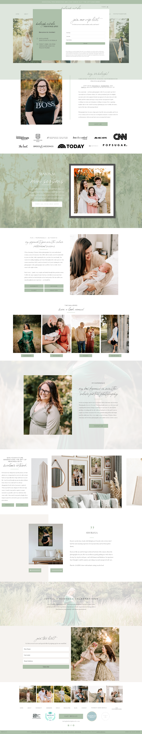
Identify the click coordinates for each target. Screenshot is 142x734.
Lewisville (50, 731)
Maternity (96, 85)
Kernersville (56, 731)
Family (83, 87)
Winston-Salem (35, 731)
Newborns (105, 85)
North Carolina (100, 731)
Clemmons (43, 731)
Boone (66, 731)
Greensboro (78, 731)
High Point (71, 731)
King (62, 731)
